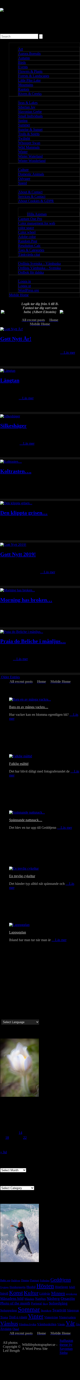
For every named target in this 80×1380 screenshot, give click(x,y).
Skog (45, 1303)
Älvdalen (6, 1329)
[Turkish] (30, 1016)
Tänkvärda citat (29, 254)
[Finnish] (24, 991)
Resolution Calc (29, 245)
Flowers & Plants (30, 71)
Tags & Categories (31, 250)
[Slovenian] (8, 1011)
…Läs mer (67, 352)
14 (20, 1133)
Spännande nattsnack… (25, 820)
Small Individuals (30, 116)
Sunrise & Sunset (30, 129)
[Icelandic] (8, 991)
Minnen (58, 1293)
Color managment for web (36, 223)
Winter (23, 152)
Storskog (46, 1310)
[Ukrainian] (19, 1001)
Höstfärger (61, 1287)
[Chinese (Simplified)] (35, 1011)
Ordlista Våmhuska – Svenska (39, 268)
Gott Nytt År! (15, 339)
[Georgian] (8, 1006)
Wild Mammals (29, 147)
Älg (78, 1324)
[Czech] (30, 996)
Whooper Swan (29, 143)
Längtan (9, 380)
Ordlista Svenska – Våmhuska (39, 263)
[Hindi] (14, 1016)
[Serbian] (14, 1011)
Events (23, 67)
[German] (35, 991)
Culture (23, 170)
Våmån (61, 1324)
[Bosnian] (35, 1001)
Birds (22, 62)
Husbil (31, 1287)
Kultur (31, 1293)
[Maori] (3, 1016)
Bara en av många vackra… (28, 707)
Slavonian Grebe (30, 111)
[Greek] (8, 1001)
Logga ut (24, 286)
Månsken (29, 1298)
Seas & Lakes (28, 103)
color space (26, 228)
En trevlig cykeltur (22, 876)
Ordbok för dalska (31, 272)
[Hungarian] (19, 1006)
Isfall (72, 1287)
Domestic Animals (31, 174)
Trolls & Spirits (29, 134)
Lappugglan (17, 932)
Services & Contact (31, 196)
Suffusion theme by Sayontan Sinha (66, 1347)
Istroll (4, 1293)
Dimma (25, 1280)
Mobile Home (19, 295)
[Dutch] (24, 996)
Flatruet (34, 1280)
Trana (4, 1317)
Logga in (24, 281)
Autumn (24, 58)
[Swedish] (3, 991)
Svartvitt (59, 1310)
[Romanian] (30, 1006)
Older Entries (10, 677)
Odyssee (24, 178)
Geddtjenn (60, 1279)
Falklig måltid (18, 764)
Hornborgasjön (18, 1287)
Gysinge (4, 1287)
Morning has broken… (26, 600)
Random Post (27, 241)
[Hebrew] (8, 1016)
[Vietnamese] (35, 1016)
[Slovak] (3, 1011)
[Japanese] (24, 1011)
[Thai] (24, 1016)
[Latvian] (8, 996)
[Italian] (14, 1001)
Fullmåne (45, 1280)
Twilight (24, 138)
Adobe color (27, 237)
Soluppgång (8, 1310)
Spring (23, 120)
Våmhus (9, 1323)
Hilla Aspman (37, 214)
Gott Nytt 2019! (18, 554)
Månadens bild (12, 1298)
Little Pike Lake (29, 80)
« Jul (3, 1152)
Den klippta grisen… (24, 513)
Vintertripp (51, 1317)
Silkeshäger (13, 426)
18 (7, 1137)
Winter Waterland (30, 156)
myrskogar (71, 1294)
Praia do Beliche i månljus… (33, 641)
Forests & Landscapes (33, 76)
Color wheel (27, 232)
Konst (16, 1293)
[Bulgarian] (3, 1006)
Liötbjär (44, 1293)
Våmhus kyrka (27, 1324)
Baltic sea (5, 1280)
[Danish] (19, 991)
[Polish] (24, 1001)
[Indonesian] (19, 1011)
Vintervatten (67, 1317)
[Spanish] (35, 1006)
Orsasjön (68, 1298)
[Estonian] (3, 996)
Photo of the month (15, 1303)
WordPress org (28, 290)
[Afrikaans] (19, 1016)
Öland (15, 1329)
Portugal (36, 1303)
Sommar (29, 1309)
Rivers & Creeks (30, 94)
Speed (22, 183)
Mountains (25, 85)
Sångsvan (73, 1310)
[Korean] (30, 1011)
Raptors (23, 89)
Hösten (45, 1286)
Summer (24, 125)
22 (25, 1137)
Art (20, 49)
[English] (30, 991)
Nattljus (40, 1298)
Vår (70, 1323)
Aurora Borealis (29, 53)
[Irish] (24, 1006)
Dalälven (15, 1280)
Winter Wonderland (32, 161)
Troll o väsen (18, 1317)
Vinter (35, 1316)
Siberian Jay (26, 107)
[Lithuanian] (14, 996)
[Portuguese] (3, 1001)
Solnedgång (58, 1303)
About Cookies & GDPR (36, 201)
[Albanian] (30, 1001)
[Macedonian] (14, 1006)
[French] (19, 996)
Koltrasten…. (15, 471)
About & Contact (30, 192)
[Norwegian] (14, 991)
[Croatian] (35, 996)
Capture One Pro (30, 219)
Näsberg (53, 1298)
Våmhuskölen (46, 1324)
